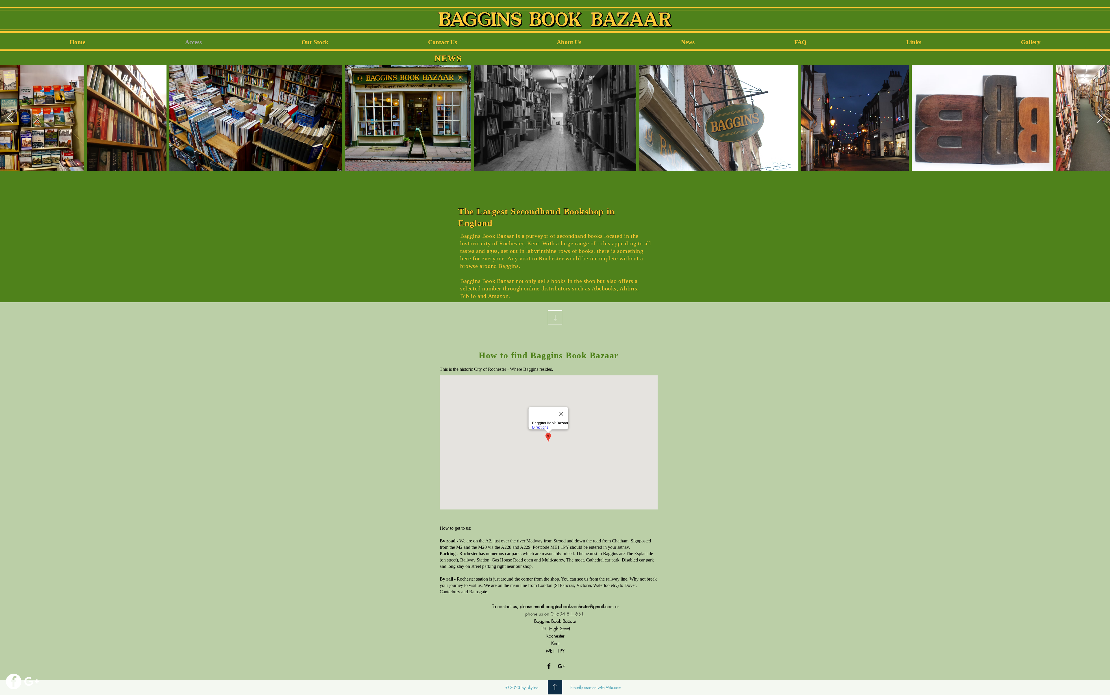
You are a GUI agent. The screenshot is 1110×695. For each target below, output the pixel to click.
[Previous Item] (10, 118)
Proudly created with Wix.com (595, 687)
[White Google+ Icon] (31, 681)
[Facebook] (13, 681)
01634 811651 (567, 614)
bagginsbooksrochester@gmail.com (579, 606)
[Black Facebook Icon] (549, 666)
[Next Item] (1100, 118)
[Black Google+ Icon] (561, 666)
